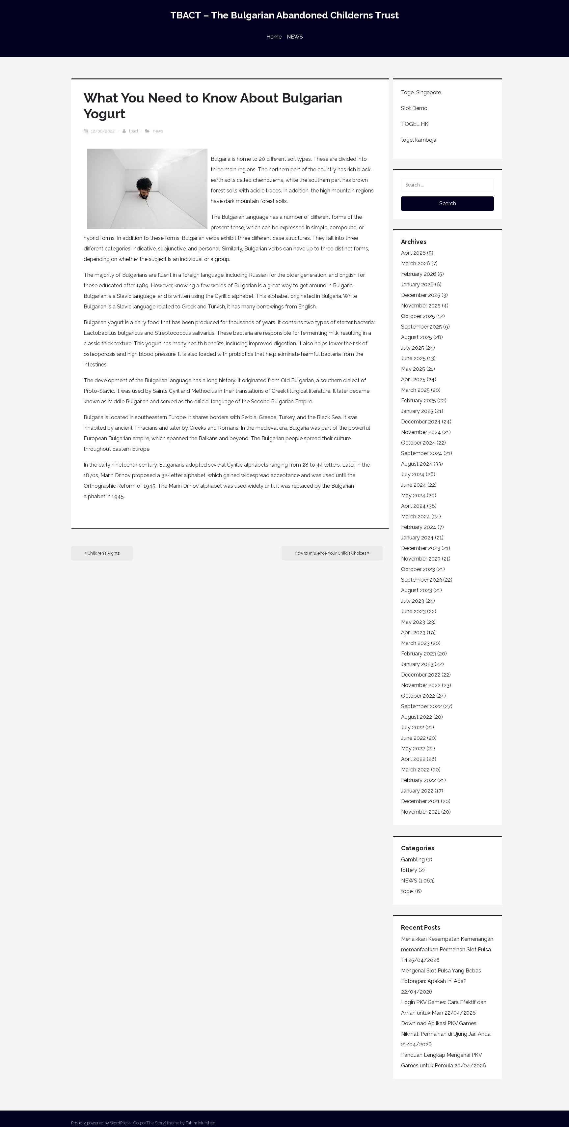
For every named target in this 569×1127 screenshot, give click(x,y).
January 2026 (417, 284)
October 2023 (418, 569)
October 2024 (418, 443)
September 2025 (421, 327)
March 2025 (415, 390)
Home (274, 37)
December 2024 (421, 422)
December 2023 (420, 548)
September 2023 (421, 580)
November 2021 (420, 812)
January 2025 (417, 411)
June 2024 (413, 485)
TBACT (133, 131)
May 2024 (413, 495)
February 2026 (418, 274)
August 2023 (416, 590)
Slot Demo (414, 108)
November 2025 (421, 306)
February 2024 (418, 527)
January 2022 (417, 791)
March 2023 (415, 643)
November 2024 (421, 432)
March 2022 (415, 769)
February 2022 (418, 780)
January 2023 (417, 664)
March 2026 (415, 263)
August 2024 (416, 464)
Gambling (413, 859)
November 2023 (421, 559)
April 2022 (413, 759)
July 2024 (412, 474)
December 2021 (420, 801)
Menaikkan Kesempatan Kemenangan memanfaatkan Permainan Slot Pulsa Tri (447, 949)
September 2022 (421, 706)
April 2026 (413, 253)
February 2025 (418, 400)
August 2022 (416, 717)
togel (407, 891)
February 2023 (418, 653)
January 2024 (417, 538)
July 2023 (412, 601)
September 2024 (421, 453)
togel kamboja (418, 140)
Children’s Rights (103, 553)
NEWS (295, 37)
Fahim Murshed (200, 1122)
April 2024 (413, 506)
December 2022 (420, 675)
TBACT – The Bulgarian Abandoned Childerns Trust (284, 15)
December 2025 (420, 295)
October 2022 (418, 696)
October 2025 (418, 316)
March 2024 (415, 516)
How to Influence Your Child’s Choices (331, 553)
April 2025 (413, 379)
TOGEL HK (414, 124)
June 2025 (413, 358)
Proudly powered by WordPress (100, 1122)
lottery (409, 870)
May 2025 (413, 369)
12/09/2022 (103, 131)
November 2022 (421, 685)
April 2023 (413, 632)
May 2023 (413, 622)
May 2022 (413, 748)
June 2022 (413, 738)
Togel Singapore (421, 92)
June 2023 (413, 611)
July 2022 (412, 727)
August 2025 (416, 337)
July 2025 (412, 348)
